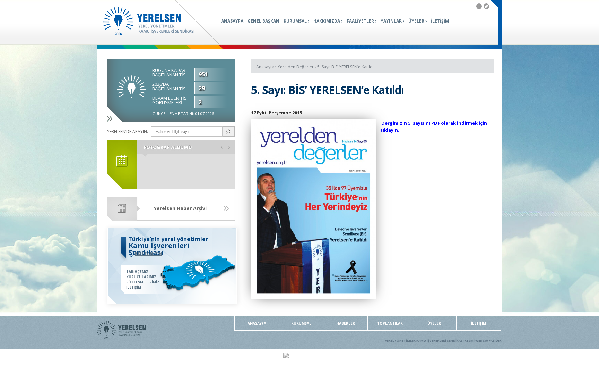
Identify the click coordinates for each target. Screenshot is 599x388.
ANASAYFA (232, 21)
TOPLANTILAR (390, 323)
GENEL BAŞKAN (263, 21)
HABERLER (345, 323)
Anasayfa (265, 67)
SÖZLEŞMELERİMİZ (142, 282)
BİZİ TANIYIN (148, 253)
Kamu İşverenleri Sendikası (159, 249)
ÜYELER (416, 21)
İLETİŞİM (440, 21)
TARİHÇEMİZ (137, 271)
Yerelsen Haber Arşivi (180, 208)
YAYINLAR (391, 21)
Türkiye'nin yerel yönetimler (168, 239)
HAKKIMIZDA (326, 21)
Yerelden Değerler (296, 67)
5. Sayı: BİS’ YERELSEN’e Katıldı (345, 67)
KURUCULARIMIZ (141, 276)
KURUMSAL (295, 21)
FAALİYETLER (360, 21)
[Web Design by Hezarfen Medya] (286, 357)
